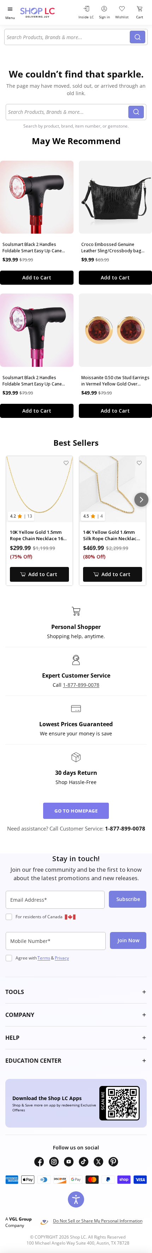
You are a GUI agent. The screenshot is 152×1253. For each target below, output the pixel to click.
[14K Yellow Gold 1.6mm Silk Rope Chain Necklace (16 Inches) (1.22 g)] (113, 489)
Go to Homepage (76, 811)
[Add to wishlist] (66, 462)
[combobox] (68, 37)
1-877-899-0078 (81, 684)
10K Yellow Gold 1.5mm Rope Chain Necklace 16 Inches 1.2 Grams (36, 535)
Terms (43, 958)
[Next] (141, 500)
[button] (76, 992)
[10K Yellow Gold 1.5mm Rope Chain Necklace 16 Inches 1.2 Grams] (39, 489)
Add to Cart (36, 277)
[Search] (137, 37)
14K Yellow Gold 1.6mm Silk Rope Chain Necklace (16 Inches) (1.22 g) (111, 535)
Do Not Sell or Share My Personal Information (97, 1221)
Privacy (62, 958)
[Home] (46, 12)
